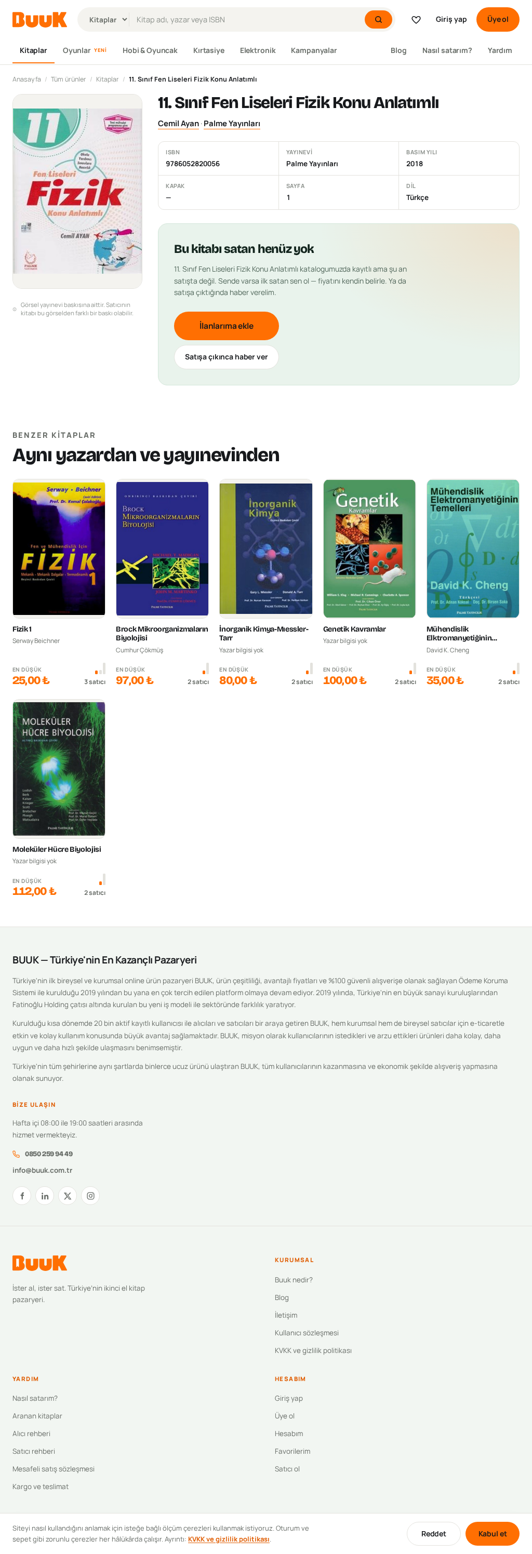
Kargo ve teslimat (40, 1486)
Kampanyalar (314, 50)
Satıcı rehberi (33, 1451)
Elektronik (258, 50)
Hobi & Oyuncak (150, 50)
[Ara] (378, 19)
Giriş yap (451, 19)
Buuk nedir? (294, 1279)
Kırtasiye (208, 50)
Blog (398, 50)
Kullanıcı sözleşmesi (307, 1332)
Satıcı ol (287, 1468)
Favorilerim (292, 1451)
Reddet (433, 1533)
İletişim (286, 1315)
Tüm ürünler (68, 79)
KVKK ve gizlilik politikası (313, 1350)
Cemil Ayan (178, 123)
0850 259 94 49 (48, 1153)
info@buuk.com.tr (42, 1170)
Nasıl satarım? (447, 50)
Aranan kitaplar (37, 1416)
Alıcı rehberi (31, 1433)
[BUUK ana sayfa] (39, 20)
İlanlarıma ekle (227, 325)
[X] (67, 1195)
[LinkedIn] (44, 1195)
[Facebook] (21, 1195)
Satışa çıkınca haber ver (226, 356)
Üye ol (498, 19)
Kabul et (492, 1533)
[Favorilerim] (416, 19)
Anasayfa (26, 79)
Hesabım (289, 1433)
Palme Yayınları (232, 123)
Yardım (500, 50)
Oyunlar (85, 50)
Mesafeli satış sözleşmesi (53, 1468)
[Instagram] (90, 1195)
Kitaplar (33, 50)
